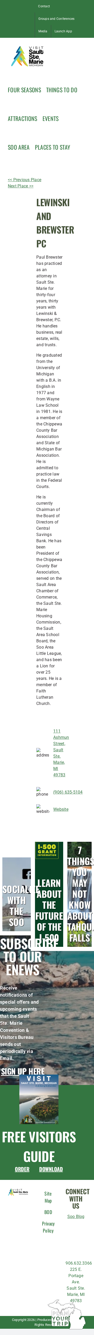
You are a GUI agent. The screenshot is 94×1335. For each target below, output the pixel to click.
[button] (77, 146)
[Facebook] (71, 1227)
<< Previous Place (24, 179)
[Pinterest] (69, 1248)
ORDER (22, 1169)
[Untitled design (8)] (38, 1076)
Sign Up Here (22, 1071)
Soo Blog (76, 1216)
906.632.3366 (79, 1263)
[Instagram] (80, 1227)
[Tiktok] (71, 1238)
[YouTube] (78, 1248)
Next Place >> (20, 186)
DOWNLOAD (51, 1169)
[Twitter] (80, 1238)
